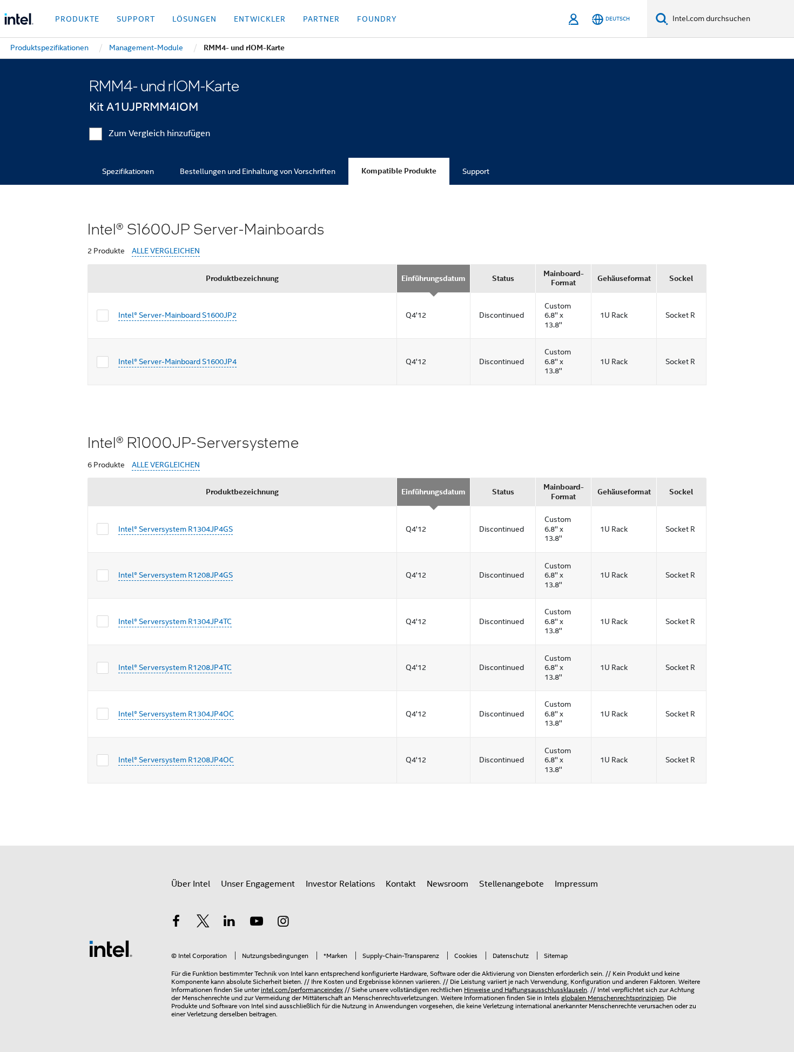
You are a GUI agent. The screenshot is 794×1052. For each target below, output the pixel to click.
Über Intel (190, 884)
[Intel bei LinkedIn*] (229, 923)
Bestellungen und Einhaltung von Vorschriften (257, 171)
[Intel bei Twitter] (203, 923)
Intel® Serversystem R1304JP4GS (175, 529)
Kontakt (401, 884)
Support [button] (136, 19)
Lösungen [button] (194, 19)
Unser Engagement (258, 884)
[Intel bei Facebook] (176, 923)
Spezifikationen (128, 171)
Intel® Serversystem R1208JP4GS (175, 575)
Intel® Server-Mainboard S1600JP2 (177, 315)
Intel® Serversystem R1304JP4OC (176, 714)
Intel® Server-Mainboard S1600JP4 (177, 361)
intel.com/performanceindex (302, 990)
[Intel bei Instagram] (283, 923)
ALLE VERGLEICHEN (166, 251)
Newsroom (447, 884)
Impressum (576, 884)
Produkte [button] (77, 19)
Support (475, 171)
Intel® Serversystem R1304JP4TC (175, 621)
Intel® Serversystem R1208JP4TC (175, 667)
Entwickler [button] (260, 19)
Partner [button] (321, 19)
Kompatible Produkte (398, 171)
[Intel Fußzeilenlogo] (110, 948)
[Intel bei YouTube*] (256, 923)
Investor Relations (340, 884)
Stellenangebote (511, 884)
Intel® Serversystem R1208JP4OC (176, 760)
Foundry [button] (377, 19)
